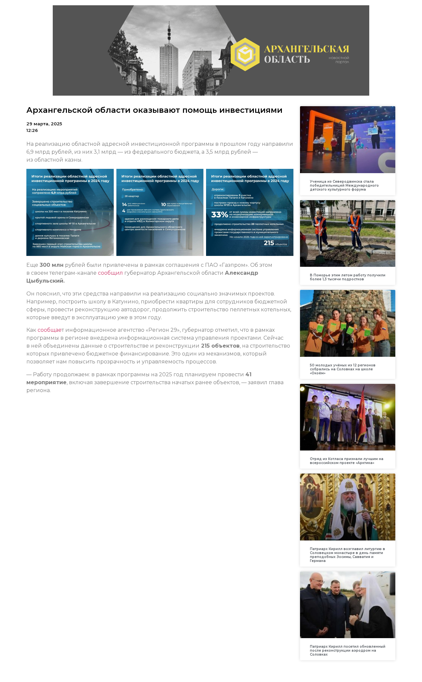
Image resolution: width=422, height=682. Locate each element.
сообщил (110, 273)
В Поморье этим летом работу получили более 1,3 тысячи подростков (347, 277)
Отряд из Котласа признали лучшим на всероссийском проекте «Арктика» (346, 461)
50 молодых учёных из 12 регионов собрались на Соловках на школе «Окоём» (343, 369)
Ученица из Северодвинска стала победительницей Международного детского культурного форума (344, 185)
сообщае (50, 330)
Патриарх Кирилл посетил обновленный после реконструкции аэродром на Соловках (347, 650)
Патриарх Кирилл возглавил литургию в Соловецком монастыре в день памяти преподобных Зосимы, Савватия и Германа (347, 555)
